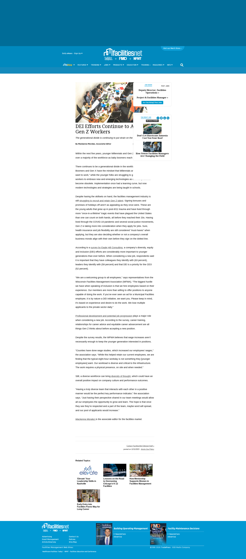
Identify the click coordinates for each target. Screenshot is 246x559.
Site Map (73, 542)
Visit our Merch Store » (172, 48)
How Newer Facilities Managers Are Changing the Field (152, 154)
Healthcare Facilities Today (52, 551)
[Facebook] (158, 118)
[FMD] (123, 59)
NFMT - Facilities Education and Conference (80, 551)
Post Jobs (165, 86)
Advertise (118, 537)
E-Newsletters (120, 534)
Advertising (47, 537)
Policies (72, 539)
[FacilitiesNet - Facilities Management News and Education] (123, 52)
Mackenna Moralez (85, 419)
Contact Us (74, 537)
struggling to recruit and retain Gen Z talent (101, 200)
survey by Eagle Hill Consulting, (107, 247)
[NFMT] (137, 59)
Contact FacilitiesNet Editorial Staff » (140, 446)
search (181, 65)
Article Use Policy (147, 449)
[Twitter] (161, 118)
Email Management (50, 539)
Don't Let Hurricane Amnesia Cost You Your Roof (152, 136)
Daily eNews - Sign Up (71, 53)
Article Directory (49, 542)
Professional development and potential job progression (103, 316)
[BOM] (108, 59)
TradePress (166, 547)
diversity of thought (121, 376)
